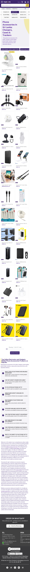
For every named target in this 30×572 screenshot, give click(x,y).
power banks (16, 448)
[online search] (27, 5)
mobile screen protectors (12, 446)
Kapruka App (17, 551)
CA (20, 562)
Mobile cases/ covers (25, 49)
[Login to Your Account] (28, 2)
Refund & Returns (16, 557)
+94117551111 (11, 538)
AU (14, 562)
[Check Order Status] (25, 2)
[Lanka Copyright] (1, 560)
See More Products (15, 352)
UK (16, 562)
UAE (18, 562)
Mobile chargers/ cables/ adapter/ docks (10, 49)
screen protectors (5, 491)
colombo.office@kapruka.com (9, 541)
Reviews (9, 557)
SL (12, 562)
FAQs (26, 557)
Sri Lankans (20, 560)
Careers (22, 557)
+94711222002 (5, 544)
